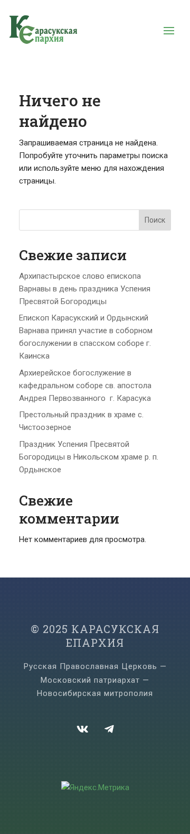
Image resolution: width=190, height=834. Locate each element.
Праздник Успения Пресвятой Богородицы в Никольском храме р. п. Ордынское (88, 456)
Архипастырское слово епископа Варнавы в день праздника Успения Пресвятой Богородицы (84, 288)
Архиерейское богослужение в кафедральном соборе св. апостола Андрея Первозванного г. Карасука (85, 385)
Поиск (155, 220)
